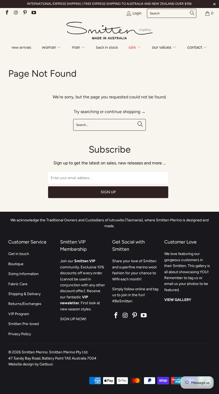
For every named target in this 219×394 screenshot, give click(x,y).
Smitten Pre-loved (23, 324)
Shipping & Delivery (24, 294)
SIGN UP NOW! (73, 319)
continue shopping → (125, 111)
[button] (51, 48)
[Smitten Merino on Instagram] (15, 13)
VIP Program (18, 314)
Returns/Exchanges (24, 304)
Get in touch (18, 254)
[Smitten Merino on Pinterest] (24, 13)
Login (137, 13)
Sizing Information (23, 274)
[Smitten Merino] (109, 31)
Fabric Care (18, 284)
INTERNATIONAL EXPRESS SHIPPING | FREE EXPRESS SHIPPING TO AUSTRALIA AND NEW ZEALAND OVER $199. (109, 4)
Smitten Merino (35, 352)
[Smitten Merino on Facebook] (6, 13)
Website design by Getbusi (30, 364)
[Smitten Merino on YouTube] (33, 13)
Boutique (16, 264)
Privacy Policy (19, 334)
